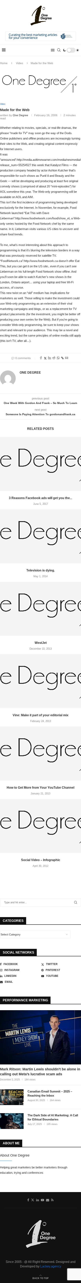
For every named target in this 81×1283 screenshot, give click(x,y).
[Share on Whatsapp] (58, 358)
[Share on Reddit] (53, 358)
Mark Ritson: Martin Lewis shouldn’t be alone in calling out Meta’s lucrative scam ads (40, 1071)
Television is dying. (40, 570)
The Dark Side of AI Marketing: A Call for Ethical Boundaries (53, 1117)
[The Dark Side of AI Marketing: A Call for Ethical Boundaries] (12, 1121)
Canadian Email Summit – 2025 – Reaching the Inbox (50, 1093)
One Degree (20, 115)
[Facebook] (28, 1200)
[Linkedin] (37, 1200)
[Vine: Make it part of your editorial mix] (40, 681)
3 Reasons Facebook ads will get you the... (40, 498)
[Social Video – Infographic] (40, 826)
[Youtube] (42, 1200)
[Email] (47, 1200)
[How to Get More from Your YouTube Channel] (40, 754)
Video (19, 63)
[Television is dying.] (40, 536)
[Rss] (52, 1200)
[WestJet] (40, 609)
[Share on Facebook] (41, 358)
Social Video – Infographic (40, 860)
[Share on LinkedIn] (49, 358)
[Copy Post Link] (62, 358)
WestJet (41, 642)
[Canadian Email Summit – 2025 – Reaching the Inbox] (12, 1097)
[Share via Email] (66, 358)
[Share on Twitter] (45, 358)
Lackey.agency (50, 1266)
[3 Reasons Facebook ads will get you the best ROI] (40, 464)
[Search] (59, 50)
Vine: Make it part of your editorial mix (40, 715)
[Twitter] (32, 1200)
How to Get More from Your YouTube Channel (40, 787)
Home (3, 63)
